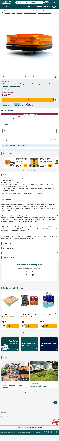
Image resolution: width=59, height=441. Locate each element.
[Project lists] (54, 2)
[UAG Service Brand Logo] (55, 76)
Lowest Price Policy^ (11, 10)
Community (20, 427)
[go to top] (55, 402)
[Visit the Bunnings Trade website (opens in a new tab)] (54, 7)
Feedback (33, 427)
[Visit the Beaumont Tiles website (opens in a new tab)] (31, 7)
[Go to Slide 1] (23, 170)
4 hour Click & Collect (50, 10)
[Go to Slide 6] (31, 170)
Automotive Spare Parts (30, 13)
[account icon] (51, 2)
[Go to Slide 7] (31, 76)
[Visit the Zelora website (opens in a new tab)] (39, 7)
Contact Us (27, 427)
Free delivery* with (28, 10)
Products (7, 13)
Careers (40, 427)
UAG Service (5, 81)
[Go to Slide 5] (31, 392)
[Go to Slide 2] (25, 76)
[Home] (2, 13)
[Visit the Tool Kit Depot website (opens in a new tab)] (47, 7)
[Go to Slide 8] (32, 76)
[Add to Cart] (25, 165)
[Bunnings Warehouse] (6, 3)
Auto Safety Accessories (44, 13)
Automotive (19, 13)
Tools (13, 13)
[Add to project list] (55, 100)
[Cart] (57, 2)
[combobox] (29, 2)
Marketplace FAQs (7, 119)
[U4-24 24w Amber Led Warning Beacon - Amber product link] (34, 162)
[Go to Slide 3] (26, 76)
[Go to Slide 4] (27, 76)
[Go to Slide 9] (33, 76)
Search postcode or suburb (10, 128)
